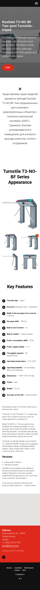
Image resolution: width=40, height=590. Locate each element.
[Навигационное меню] (36, 3)
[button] (7, 327)
